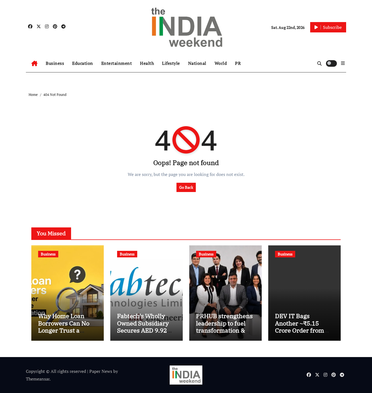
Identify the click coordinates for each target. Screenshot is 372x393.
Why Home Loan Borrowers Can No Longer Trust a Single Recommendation (63, 330)
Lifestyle (171, 63)
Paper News (100, 371)
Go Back (186, 187)
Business (55, 63)
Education (82, 63)
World (221, 63)
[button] (343, 63)
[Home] (34, 63)
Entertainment (116, 63)
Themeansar (38, 379)
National (197, 63)
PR (238, 63)
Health (147, 63)
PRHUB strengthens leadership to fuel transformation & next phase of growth (225, 326)
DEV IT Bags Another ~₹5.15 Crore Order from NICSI (299, 326)
